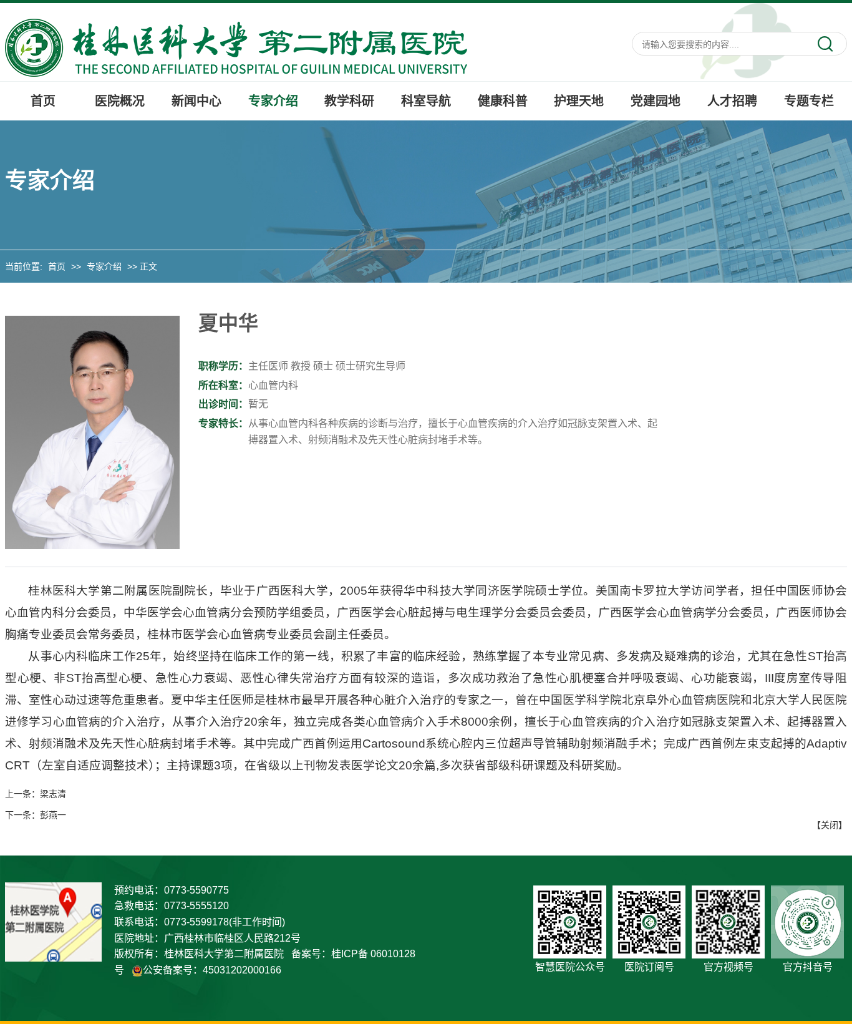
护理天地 (579, 101)
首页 (43, 101)
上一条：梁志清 (35, 794)
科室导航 (426, 101)
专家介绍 (273, 101)
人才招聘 (732, 101)
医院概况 (120, 101)
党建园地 (655, 101)
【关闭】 (829, 825)
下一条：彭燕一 (35, 815)
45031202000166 (242, 970)
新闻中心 (196, 101)
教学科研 (349, 101)
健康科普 (503, 101)
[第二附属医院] (236, 47)
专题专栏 (809, 101)
